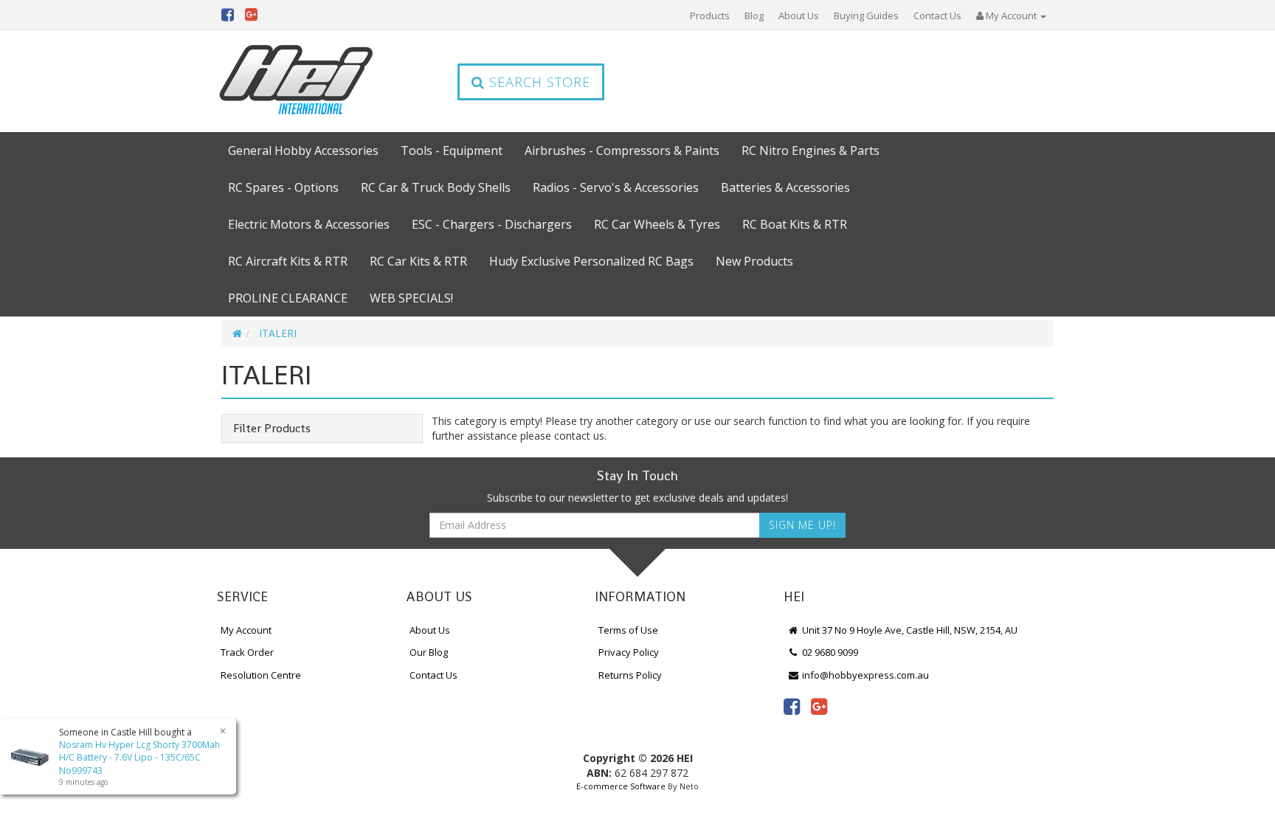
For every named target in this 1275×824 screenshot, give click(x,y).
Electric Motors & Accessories (309, 224)
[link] (792, 706)
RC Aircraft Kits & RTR (288, 261)
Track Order (247, 652)
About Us (798, 15)
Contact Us (937, 15)
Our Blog (429, 652)
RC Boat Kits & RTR (794, 224)
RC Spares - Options (283, 187)
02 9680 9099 (829, 652)
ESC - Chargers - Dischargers (492, 224)
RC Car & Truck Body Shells (436, 187)
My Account (246, 630)
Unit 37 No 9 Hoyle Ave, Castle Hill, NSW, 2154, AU (908, 630)
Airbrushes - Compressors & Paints (622, 150)
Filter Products (272, 428)
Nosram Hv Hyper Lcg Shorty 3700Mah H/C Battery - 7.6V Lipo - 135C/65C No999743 (139, 757)
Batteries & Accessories (785, 187)
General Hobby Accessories (303, 150)
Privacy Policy (628, 652)
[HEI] (296, 81)
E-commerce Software (621, 786)
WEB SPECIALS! (411, 298)
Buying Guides (866, 15)
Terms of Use (628, 630)
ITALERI (278, 333)
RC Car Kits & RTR (418, 261)
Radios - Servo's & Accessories (616, 187)
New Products (754, 261)
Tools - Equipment (451, 150)
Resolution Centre (261, 675)
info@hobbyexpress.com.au (864, 675)
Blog (754, 15)
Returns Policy (630, 675)
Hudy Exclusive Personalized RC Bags (591, 261)
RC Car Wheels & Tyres (657, 224)
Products (710, 15)
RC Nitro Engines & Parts (811, 150)
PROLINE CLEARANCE (288, 298)
